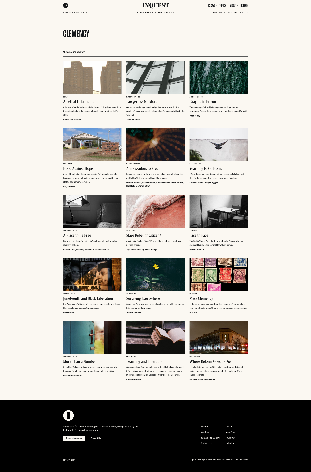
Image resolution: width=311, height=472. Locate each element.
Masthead (205, 431)
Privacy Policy (69, 459)
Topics (222, 5)
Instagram (231, 431)
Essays (211, 5)
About (233, 5)
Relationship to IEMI (210, 437)
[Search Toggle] (65, 5)
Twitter (229, 426)
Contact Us (206, 443)
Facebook (230, 437)
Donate (244, 5)
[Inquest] (156, 6)
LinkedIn (230, 443)
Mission (204, 426)
